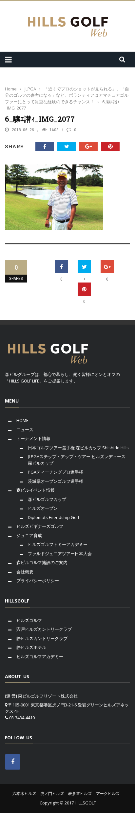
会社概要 (24, 572)
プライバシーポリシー (37, 580)
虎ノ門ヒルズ (52, 793)
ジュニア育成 (29, 535)
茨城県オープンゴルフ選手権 (55, 481)
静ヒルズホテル (31, 647)
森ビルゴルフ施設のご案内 (42, 562)
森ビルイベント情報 (35, 490)
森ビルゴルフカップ (47, 499)
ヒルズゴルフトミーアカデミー (57, 544)
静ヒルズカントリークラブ (42, 638)
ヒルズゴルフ (29, 620)
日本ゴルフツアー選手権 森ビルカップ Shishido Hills (78, 448)
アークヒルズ (108, 793)
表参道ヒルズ (80, 793)
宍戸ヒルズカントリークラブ (44, 629)
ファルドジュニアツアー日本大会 (60, 553)
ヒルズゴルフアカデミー (39, 656)
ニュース (24, 429)
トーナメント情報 (33, 438)
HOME (22, 420)
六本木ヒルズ (24, 793)
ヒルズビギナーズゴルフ (39, 526)
